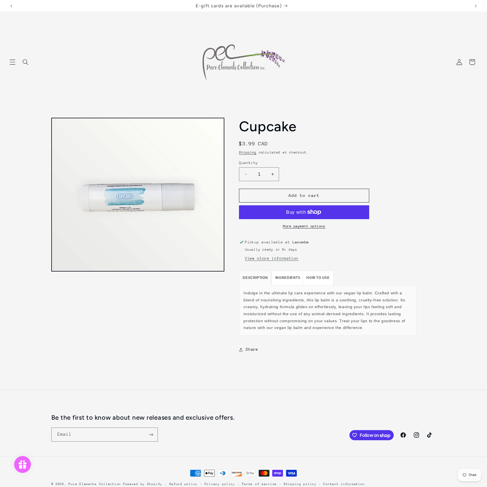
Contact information (344, 484)
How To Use (317, 278)
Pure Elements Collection (94, 484)
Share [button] (252, 349)
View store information (271, 258)
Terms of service (259, 484)
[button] (12, 61)
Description (255, 278)
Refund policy (183, 484)
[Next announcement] (476, 6)
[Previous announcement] (11, 6)
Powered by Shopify (142, 484)
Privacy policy (220, 484)
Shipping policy (300, 484)
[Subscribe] (150, 434)
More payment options (304, 226)
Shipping (247, 152)
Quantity (248, 163)
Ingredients (287, 278)
